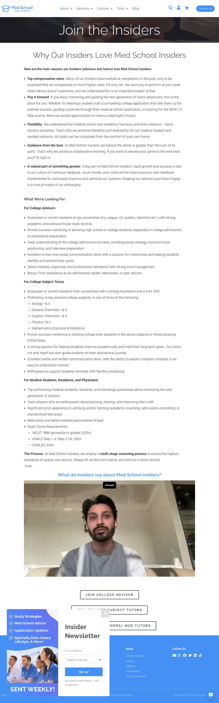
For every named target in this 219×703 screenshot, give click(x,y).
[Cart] (188, 8)
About (64, 8)
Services (83, 8)
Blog (135, 8)
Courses (103, 8)
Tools (121, 8)
